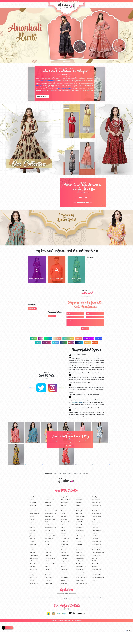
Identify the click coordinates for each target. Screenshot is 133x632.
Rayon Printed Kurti (96, 513)
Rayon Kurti (71, 342)
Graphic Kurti (79, 550)
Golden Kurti (64, 558)
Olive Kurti (63, 550)
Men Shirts (47, 530)
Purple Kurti (48, 555)
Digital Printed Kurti (80, 516)
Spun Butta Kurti (64, 502)
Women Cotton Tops (97, 564)
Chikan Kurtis (95, 525)
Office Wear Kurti (80, 536)
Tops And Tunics (77, 473)
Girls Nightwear (80, 575)
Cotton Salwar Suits (49, 508)
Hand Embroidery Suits (50, 527)
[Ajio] (58, 613)
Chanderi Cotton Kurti (97, 547)
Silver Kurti (63, 564)
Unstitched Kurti (80, 564)
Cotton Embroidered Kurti (98, 552)
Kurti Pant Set (79, 342)
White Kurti (63, 505)
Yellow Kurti (47, 561)
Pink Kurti (47, 569)
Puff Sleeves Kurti (65, 572)
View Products (31, 308)
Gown (55, 473)
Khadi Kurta (94, 561)
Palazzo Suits (48, 502)
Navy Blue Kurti (64, 516)
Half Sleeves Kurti (65, 547)
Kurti (60, 473)
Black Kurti (47, 566)
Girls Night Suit (79, 569)
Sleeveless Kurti (64, 533)
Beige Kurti (63, 552)
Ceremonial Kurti (80, 519)
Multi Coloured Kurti (65, 499)
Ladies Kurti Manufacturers (47, 80)
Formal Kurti (79, 525)
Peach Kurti (63, 530)
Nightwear (94, 566)
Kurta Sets (32, 550)
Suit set (69, 473)
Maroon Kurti (64, 511)
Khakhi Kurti (63, 566)
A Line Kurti (55, 342)
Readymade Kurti (80, 558)
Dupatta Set (32, 572)
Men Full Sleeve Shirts (97, 544)
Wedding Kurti (79, 511)
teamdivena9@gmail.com (73, 1)
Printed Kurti (79, 499)
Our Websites (67, 599)
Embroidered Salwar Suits (51, 511)
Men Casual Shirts (49, 533)
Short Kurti (78, 547)
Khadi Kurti (38, 342)
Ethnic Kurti (63, 342)
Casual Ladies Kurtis (96, 569)
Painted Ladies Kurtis (81, 566)
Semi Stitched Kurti (80, 561)
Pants (64, 473)
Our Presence (51, 597)
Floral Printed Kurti (96, 572)
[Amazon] (53, 613)
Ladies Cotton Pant (96, 505)
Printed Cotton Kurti (96, 550)
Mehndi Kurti (64, 519)
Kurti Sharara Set (33, 561)
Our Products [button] (24, 5)
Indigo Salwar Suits (49, 516)
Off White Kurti (64, 544)
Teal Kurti (63, 527)
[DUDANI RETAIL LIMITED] (66, 481)
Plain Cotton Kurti (96, 499)
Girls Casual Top (80, 572)
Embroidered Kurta (96, 530)
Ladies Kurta (95, 538)
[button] (10, 35)
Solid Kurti (63, 580)
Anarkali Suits (48, 505)
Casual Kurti (79, 513)
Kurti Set (41, 338)
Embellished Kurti (80, 508)
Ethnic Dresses (33, 577)
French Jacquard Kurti (50, 564)
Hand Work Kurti (80, 530)
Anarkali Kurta (33, 544)
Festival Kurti (79, 502)
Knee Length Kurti (80, 555)
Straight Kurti (64, 583)
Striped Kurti (79, 541)
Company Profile (13, 5)
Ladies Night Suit (34, 583)
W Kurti (93, 519)
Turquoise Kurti (64, 541)
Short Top (32, 575)
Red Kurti (47, 544)
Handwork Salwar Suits (50, 513)
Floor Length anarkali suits (98, 577)
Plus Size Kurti (48, 338)
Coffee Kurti (63, 536)
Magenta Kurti (48, 583)
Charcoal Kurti (64, 569)
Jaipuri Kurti (87, 342)
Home (4, 5)
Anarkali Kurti (79, 338)
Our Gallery (101, 5)
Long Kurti (32, 541)
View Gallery (69, 445)
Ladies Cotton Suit (96, 555)
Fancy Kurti (94, 342)
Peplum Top (95, 580)
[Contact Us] (0, 623)
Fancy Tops (94, 533)
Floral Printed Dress (96, 522)
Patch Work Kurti (80, 522)
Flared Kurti (79, 552)
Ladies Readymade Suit (81, 577)
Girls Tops (94, 558)
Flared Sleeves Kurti (65, 555)
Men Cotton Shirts (49, 538)
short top (85, 473)
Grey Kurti (63, 513)
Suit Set (47, 522)
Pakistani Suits (95, 511)
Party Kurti (78, 505)
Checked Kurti (79, 544)
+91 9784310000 (60, 1)
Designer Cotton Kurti (68, 338)
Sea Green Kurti (64, 577)
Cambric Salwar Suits (50, 519)
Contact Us (110, 5)
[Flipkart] (48, 613)
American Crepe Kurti (50, 558)
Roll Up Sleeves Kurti (65, 561)
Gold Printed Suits (49, 525)
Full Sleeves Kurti (65, 538)
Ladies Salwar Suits (96, 536)
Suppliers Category (86, 597)
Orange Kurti (48, 575)
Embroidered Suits (49, 499)
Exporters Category (98, 597)
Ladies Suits (48, 497)
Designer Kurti (57, 338)
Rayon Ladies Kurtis (96, 541)
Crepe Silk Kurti (48, 577)
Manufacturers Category (74, 597)
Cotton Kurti (99, 338)
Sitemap (94, 5)
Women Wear (33, 564)
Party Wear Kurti (47, 342)
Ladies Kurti (33, 338)
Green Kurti (48, 552)
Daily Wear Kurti (80, 527)
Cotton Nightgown (96, 516)
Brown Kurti (47, 580)
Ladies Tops (95, 527)
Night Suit (32, 580)
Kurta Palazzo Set (34, 555)
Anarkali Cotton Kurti (89, 338)
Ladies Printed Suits (96, 575)
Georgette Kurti (64, 497)
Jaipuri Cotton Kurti (80, 580)
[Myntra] (64, 613)
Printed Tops (95, 508)
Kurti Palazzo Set (34, 558)
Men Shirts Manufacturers (65, 88)
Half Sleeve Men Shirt (81, 583)
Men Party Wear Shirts (50, 536)
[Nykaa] (71, 613)
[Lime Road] (81, 613)
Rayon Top (94, 497)
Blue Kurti (47, 550)
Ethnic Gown (33, 566)
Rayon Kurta (32, 552)
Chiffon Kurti (48, 572)
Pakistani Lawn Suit (96, 502)
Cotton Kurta (32, 547)
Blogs (65, 597)
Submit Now (84, 328)
